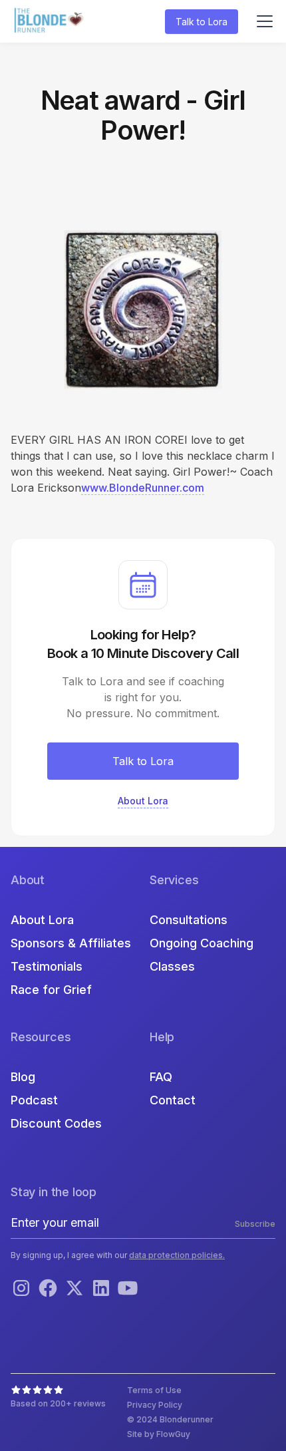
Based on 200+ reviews (58, 1403)
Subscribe (255, 1224)
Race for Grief (51, 990)
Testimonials (46, 966)
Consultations (188, 920)
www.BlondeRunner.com (142, 487)
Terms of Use (154, 1390)
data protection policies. (177, 1255)
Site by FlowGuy (158, 1434)
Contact (173, 1100)
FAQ (161, 1077)
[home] (50, 21)
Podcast (34, 1100)
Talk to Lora (201, 21)
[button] (262, 21)
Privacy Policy (154, 1405)
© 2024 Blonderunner (170, 1419)
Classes (172, 966)
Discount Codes (56, 1123)
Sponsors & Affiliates (71, 943)
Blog (23, 1077)
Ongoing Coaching (201, 943)
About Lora (42, 920)
